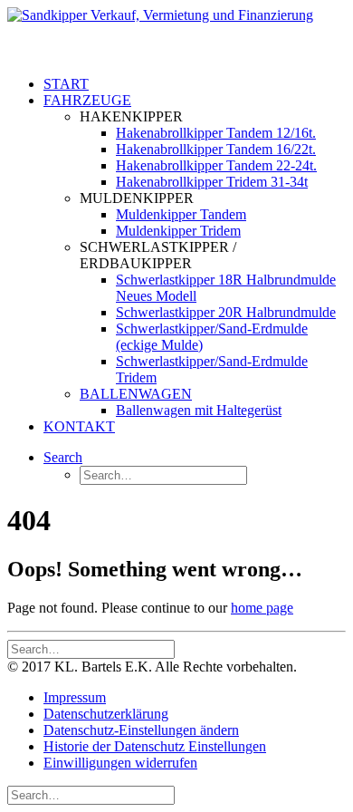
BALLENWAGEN (136, 393)
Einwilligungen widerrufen (120, 762)
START (66, 84)
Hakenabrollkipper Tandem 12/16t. (216, 132)
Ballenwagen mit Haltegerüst (198, 410)
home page (262, 607)
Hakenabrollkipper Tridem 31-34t (212, 181)
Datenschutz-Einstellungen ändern (141, 730)
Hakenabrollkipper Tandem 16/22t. (216, 149)
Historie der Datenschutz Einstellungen (154, 746)
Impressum (74, 697)
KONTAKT (79, 426)
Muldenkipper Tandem (181, 214)
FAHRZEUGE (87, 100)
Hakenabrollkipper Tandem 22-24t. (216, 165)
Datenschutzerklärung (105, 713)
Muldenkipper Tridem (178, 230)
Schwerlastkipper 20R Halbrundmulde (226, 312)
